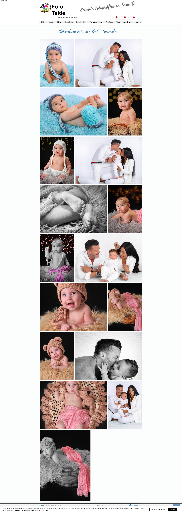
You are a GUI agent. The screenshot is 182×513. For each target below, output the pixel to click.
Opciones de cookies (158, 509)
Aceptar (172, 509)
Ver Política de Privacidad (39, 510)
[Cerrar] (179, 509)
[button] (59, 22)
